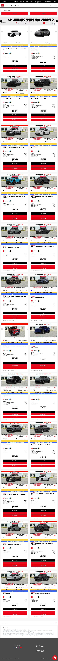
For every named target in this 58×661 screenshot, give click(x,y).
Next (57, 21)
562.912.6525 (16, 1)
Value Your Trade (14, 70)
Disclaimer (4, 22)
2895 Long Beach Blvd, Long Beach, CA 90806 (51, 1)
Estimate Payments (15, 68)
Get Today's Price (14, 65)
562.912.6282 (27, 1)
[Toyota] (2, 5)
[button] (27, 32)
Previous (1, 21)
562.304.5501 (4, 1)
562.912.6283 (38, 1)
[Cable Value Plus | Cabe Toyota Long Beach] (29, 21)
